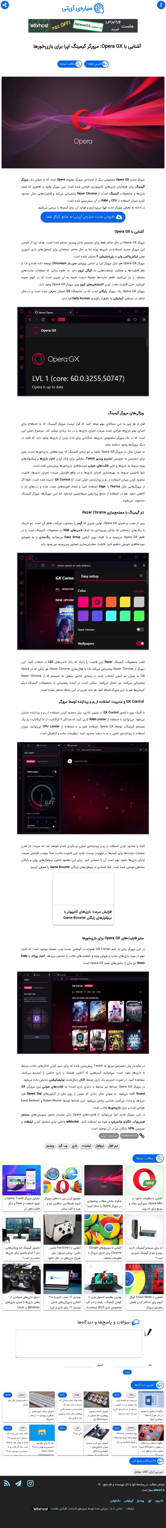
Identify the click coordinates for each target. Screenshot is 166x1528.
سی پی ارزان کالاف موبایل (148, 1472)
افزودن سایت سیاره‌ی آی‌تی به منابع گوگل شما (80, 217)
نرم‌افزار (100, 1145)
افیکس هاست (59, 1508)
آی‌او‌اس (128, 1500)
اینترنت (86, 1145)
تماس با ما (116, 1508)
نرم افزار (113, 1145)
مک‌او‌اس (115, 1500)
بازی (74, 1145)
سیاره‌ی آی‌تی (77, 8)
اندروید (159, 1500)
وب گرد (63, 1145)
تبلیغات (130, 1508)
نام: (150, 1365)
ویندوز (50, 1145)
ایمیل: (99, 1365)
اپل (149, 1500)
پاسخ (117, 1394)
